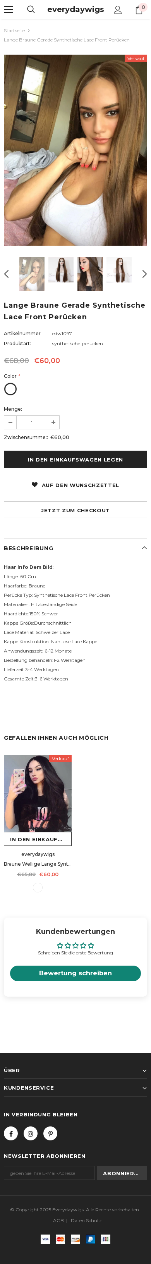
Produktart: (17, 343)
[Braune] (37, 887)
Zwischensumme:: (26, 437)
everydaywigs (75, 9)
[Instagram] (31, 1133)
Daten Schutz (86, 1220)
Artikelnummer (22, 333)
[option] (75, 150)
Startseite (14, 30)
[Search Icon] (31, 10)
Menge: (13, 409)
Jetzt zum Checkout (75, 510)
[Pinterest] (50, 1133)
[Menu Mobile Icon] (8, 9)
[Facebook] (11, 1133)
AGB (58, 1220)
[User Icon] (118, 10)
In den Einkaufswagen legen (41, 839)
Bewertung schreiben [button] (75, 973)
